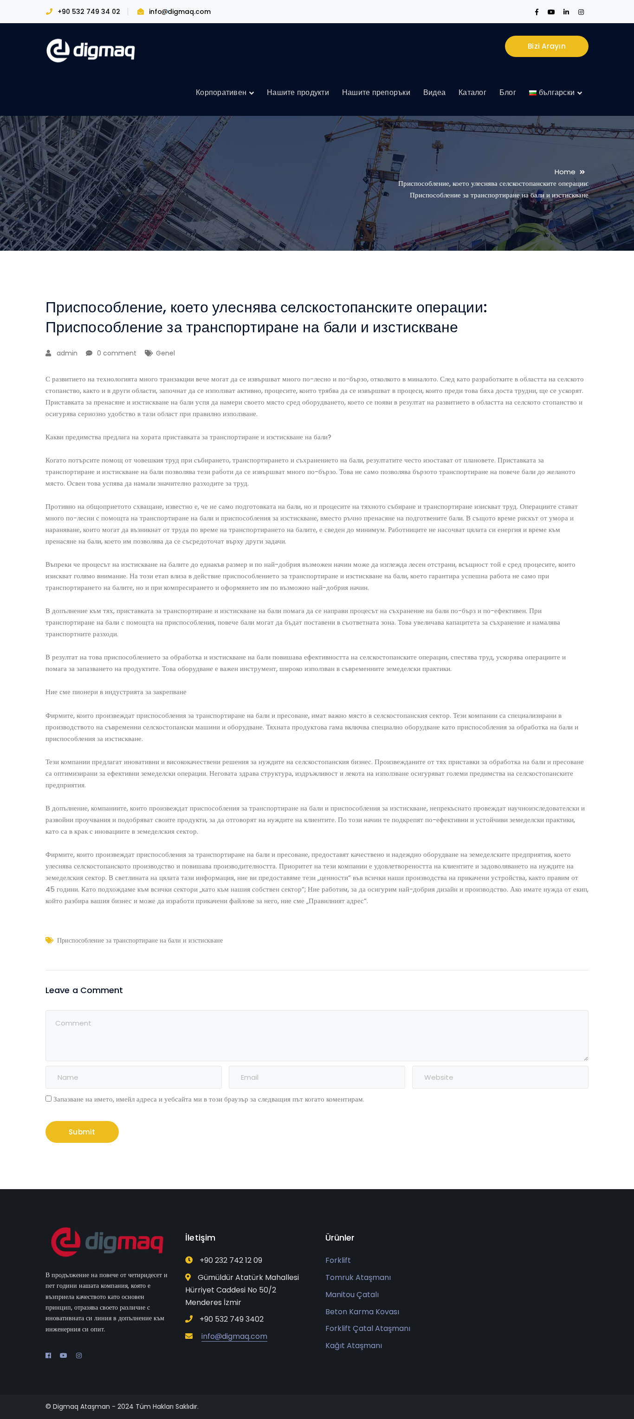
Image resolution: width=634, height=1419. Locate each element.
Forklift (338, 1260)
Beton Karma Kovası (362, 1311)
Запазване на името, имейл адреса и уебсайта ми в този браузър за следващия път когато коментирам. (208, 1099)
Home (565, 172)
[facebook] (48, 1355)
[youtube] (63, 1355)
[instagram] (79, 1355)
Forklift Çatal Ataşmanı (367, 1328)
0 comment (116, 353)
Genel (165, 353)
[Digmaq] (91, 50)
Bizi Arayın (547, 46)
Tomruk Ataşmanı (358, 1277)
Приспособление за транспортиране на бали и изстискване (140, 940)
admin (67, 353)
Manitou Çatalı (352, 1294)
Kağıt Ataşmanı (353, 1345)
